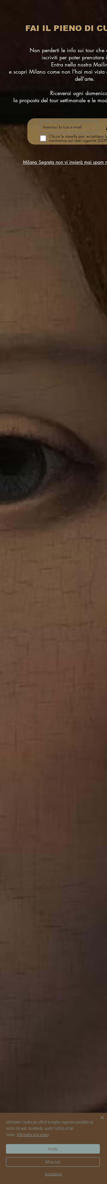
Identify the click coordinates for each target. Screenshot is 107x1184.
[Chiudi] (99, 1121)
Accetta (52, 1149)
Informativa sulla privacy (33, 1134)
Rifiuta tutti (52, 1162)
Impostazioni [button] (53, 1174)
